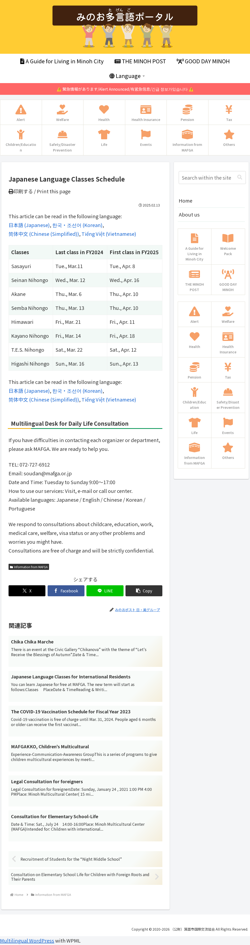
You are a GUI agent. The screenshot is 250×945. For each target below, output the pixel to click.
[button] (143, 590)
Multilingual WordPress (27, 940)
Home (185, 200)
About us (189, 214)
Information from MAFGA (31, 567)
